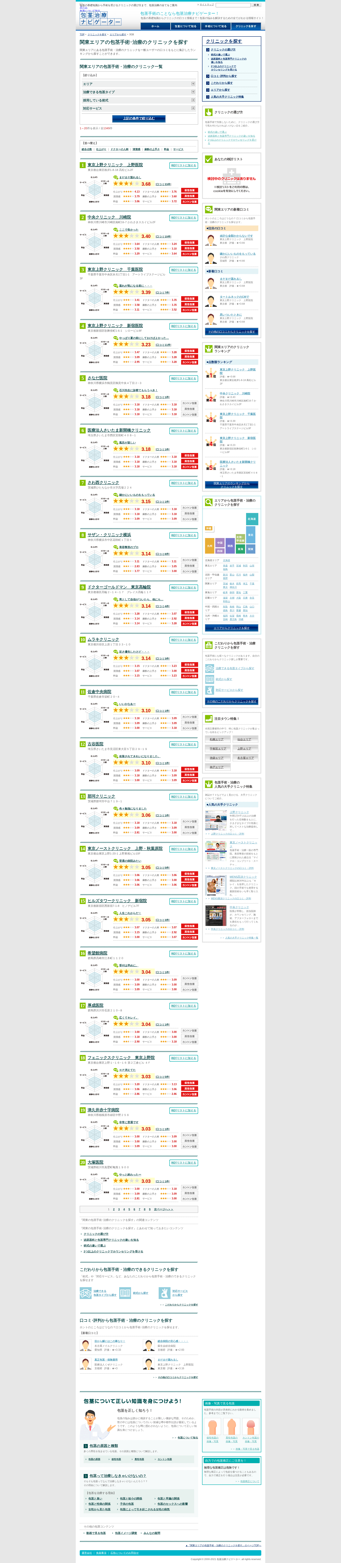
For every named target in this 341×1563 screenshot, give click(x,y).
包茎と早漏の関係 (168, 1498)
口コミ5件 (162, 867)
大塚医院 (95, 1162)
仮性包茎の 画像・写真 (212, 1439)
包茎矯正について (249, 1481)
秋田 (245, 565)
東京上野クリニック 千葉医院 (115, 269)
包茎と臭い (95, 1498)
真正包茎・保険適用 (106, 1359)
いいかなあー (127, 704)
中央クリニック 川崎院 (109, 217)
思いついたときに (231, 314)
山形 (252, 565)
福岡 (225, 615)
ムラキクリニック (103, 639)
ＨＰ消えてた (127, 1070)
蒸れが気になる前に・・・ (135, 285)
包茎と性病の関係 (99, 1503)
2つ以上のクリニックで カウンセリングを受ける (224, 68)
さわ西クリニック (103, 482)
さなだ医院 (97, 378)
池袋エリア (217, 757)
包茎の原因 (94, 1459)
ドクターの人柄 (119, 149)
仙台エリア (244, 739)
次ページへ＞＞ (163, 1209)
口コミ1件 (162, 397)
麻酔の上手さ (152, 149)
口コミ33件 (163, 184)
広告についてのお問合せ (125, 1552)
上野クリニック (239, 812)
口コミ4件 (162, 606)
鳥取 (225, 606)
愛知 (238, 592)
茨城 (225, 583)
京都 (232, 597)
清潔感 (136, 149)
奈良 (252, 597)
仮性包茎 (116, 1459)
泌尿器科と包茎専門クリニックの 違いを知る (228, 60)
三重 (245, 592)
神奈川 (233, 587)
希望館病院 (97, 953)
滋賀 (225, 597)
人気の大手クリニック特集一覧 (241, 937)
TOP (82, 34)
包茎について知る (90, 10)
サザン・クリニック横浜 (109, 535)
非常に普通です (129, 1122)
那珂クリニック (101, 796)
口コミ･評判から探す (224, 76)
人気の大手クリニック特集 (227, 96)
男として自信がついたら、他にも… (141, 599)
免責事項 (101, 1552)
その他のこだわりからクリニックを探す (232, 701)
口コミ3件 (162, 658)
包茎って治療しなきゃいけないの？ (118, 1476)
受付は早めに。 (129, 965)
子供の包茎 (127, 1503)
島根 (232, 606)
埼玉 (245, 583)
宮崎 (225, 619)
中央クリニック (239, 907)
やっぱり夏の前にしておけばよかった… (144, 338)
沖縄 (241, 619)
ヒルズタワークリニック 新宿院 (117, 900)
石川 (238, 574)
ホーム (83, 7)
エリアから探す (118, 34)
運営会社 (87, 1552)
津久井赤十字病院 (103, 1110)
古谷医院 (95, 744)
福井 (245, 574)
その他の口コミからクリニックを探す (178, 1377)
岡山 (238, 606)
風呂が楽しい (127, 442)
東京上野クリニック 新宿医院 (115, 325)
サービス (178, 149)
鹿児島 (233, 619)
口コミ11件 (163, 344)
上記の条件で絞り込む (139, 118)
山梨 (252, 574)
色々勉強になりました (133, 808)
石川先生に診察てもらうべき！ (138, 390)
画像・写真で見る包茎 (247, 1449)
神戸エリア (217, 767)
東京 (225, 587)
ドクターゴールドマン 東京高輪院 (119, 587)
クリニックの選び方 (96, 1233)
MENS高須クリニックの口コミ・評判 (231, 898)
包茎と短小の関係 (131, 1498)
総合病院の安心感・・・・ (173, 1341)
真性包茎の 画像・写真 (232, 1439)
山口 (252, 606)
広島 (245, 606)
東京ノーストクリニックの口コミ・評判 (232, 868)
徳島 (225, 610)
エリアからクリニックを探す (232, 628)
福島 (225, 569)
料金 (166, 149)
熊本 (245, 615)
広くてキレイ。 (129, 1017)
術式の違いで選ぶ (95, 1245)
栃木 (232, 583)
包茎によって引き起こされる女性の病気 (145, 1509)
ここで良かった (129, 229)
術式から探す (140, 1293)
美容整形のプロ (129, 547)
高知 (245, 610)
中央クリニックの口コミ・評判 (227, 929)
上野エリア (244, 748)
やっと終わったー (130, 1174)
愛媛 (238, 610)
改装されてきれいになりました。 (140, 756)
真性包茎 (139, 1459)
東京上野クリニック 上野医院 (115, 165)
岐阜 (225, 592)
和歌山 (226, 601)
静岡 (232, 592)
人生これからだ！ (130, 913)
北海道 (226, 560)
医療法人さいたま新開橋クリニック (119, 430)
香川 (232, 610)
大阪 (238, 597)
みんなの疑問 (152, 1533)
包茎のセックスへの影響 (172, 1503)
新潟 (225, 574)
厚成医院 (95, 1005)
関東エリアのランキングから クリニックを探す (232, 485)
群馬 (238, 583)
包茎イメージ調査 (126, 1533)
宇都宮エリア (218, 748)
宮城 (238, 565)
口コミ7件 (162, 292)
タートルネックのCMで (234, 296)
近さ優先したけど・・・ (134, 651)
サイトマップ (207, 4)
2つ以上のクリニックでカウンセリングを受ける (113, 1251)
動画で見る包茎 (96, 1533)
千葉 (252, 583)
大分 (252, 615)
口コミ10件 (163, 236)
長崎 (238, 615)
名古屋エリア (245, 757)
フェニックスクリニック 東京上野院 (121, 1057)
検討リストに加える (183, 165)
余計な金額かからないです (236, 235)
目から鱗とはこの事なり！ (110, 1341)
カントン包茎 (165, 1459)
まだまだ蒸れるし (130, 177)
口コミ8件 (162, 554)
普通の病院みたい (130, 860)
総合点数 (87, 149)
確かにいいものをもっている (137, 494)
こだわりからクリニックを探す (181, 1304)
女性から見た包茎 (99, 1509)
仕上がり (101, 149)
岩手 (232, 565)
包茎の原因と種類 (104, 1446)
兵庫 (245, 597)
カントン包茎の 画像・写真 (251, 1439)
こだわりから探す (222, 82)
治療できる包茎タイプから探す (235, 668)
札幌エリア (217, 739)
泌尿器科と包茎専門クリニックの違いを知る (111, 1239)
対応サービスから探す (229, 690)
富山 (232, 574)
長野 (225, 578)
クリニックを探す (97, 34)
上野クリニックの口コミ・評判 (227, 833)
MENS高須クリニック (243, 876)
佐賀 (232, 615)
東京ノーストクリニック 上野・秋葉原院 (125, 848)
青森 (225, 565)
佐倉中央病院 (99, 691)
